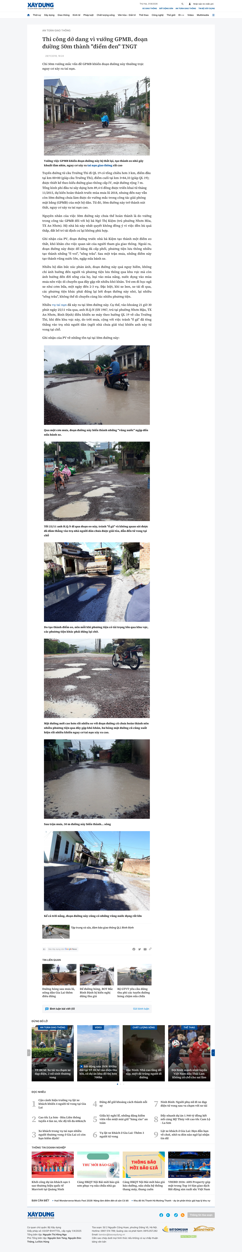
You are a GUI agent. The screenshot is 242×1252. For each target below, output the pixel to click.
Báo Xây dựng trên (56, 949)
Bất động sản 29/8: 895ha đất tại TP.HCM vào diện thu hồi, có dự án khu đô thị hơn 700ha (98, 1071)
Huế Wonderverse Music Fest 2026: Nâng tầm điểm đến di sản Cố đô (91, 1200)
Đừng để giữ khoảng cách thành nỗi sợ (123, 1103)
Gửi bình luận (141, 1008)
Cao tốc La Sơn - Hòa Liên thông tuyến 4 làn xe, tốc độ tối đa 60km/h (62, 1119)
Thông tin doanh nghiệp (49, 1147)
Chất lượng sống (106, 15)
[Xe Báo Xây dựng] (204, 1229)
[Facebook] (134, 949)
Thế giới (171, 15)
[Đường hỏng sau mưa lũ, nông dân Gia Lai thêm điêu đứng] (59, 974)
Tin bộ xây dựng (206, 8)
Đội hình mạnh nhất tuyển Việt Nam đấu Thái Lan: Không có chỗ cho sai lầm (189, 1073)
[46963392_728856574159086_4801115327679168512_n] (97, 481)
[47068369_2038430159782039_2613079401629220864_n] (97, 116)
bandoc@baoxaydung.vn (112, 1234)
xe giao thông (149, 8)
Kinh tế (76, 15)
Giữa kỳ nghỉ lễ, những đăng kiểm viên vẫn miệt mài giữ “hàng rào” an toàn (124, 1119)
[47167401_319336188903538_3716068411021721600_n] (97, 779)
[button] (117, 1084)
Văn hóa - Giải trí (127, 15)
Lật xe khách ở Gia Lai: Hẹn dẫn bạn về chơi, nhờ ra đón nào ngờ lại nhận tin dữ (185, 1134)
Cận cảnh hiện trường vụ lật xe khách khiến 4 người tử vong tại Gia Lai (62, 1103)
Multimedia (203, 15)
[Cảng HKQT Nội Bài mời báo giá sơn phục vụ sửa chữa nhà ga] (98, 1165)
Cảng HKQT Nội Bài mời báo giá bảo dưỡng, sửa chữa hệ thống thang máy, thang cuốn (144, 1185)
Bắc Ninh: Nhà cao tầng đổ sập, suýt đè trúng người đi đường (144, 1073)
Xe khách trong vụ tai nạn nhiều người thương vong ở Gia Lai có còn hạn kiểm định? (62, 1134)
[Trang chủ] (28, 15)
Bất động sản (166, 8)
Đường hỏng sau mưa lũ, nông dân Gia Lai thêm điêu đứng (58, 992)
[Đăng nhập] (190, 4)
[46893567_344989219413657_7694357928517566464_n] (97, 678)
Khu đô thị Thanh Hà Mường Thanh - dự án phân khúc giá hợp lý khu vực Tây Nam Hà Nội (181, 1200)
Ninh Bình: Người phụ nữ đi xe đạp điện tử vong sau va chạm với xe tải (184, 1103)
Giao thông (63, 15)
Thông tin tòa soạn (201, 1215)
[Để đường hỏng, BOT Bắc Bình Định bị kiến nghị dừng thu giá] (97, 974)
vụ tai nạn (59, 305)
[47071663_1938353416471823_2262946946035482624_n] (97, 582)
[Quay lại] (44, 949)
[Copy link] (150, 949)
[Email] (145, 949)
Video (190, 15)
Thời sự (37, 15)
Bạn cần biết (40, 1200)
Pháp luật (88, 15)
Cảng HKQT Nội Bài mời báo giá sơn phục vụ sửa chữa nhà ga (98, 1183)
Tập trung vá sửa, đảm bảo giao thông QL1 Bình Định (102, 927)
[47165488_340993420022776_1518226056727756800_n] (97, 871)
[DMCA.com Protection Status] (188, 1236)
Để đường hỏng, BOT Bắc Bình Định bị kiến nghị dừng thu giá (96, 992)
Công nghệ (157, 15)
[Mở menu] (213, 15)
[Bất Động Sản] (175, 1229)
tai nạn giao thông (99, 165)
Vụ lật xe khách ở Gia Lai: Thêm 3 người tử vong (122, 1134)
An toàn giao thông (185, 8)
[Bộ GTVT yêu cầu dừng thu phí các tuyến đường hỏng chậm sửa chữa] (134, 974)
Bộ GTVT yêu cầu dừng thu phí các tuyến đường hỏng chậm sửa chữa (133, 992)
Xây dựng (49, 15)
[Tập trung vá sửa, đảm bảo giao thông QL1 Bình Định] (56, 932)
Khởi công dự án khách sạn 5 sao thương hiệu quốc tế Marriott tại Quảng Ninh (51, 1185)
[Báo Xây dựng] (40, 5)
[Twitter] (139, 949)
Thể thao (144, 15)
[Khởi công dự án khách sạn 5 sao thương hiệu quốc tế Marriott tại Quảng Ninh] (53, 1165)
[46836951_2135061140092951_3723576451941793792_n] (97, 385)
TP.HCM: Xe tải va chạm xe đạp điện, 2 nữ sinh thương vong (53, 1073)
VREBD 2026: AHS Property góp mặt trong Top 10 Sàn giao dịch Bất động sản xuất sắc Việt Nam (189, 1185)
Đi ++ (181, 15)
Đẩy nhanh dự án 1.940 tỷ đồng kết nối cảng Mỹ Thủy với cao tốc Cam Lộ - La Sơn (185, 1119)
